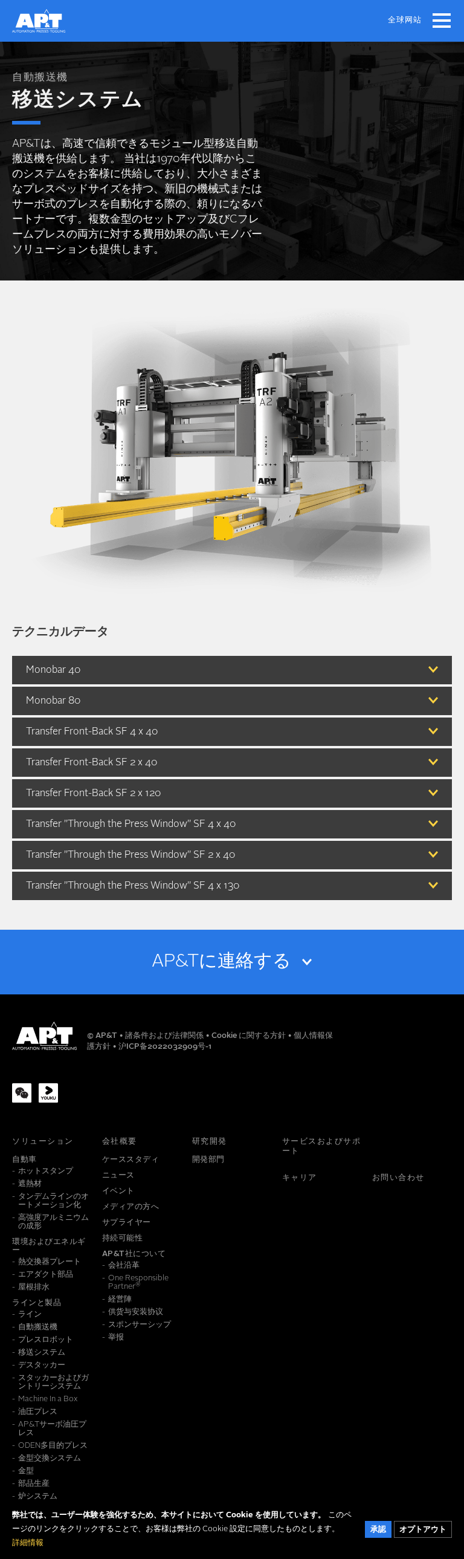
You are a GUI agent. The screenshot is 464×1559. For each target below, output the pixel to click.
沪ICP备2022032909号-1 (164, 1047)
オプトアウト (422, 1530)
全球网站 (405, 20)
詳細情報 (28, 1543)
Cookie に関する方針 (249, 1036)
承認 (378, 1530)
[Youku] (48, 1093)
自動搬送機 (40, 78)
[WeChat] (21, 1093)
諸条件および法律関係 (165, 1036)
